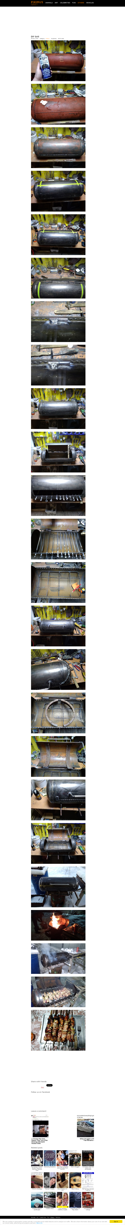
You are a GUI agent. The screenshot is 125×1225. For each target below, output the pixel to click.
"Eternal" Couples (49, 1189)
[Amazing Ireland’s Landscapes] (37, 1207)
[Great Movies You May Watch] (75, 1207)
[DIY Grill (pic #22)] (58, 973)
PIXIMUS (37, 2)
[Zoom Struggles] (75, 1165)
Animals (49, 3)
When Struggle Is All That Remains (87, 1139)
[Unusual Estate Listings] (88, 1207)
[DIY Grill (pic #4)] (58, 211)
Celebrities (65, 3)
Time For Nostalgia (37, 1189)
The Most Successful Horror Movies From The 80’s (62, 1168)
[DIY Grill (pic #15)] (58, 689)
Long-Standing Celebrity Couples (62, 1209)
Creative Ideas (50, 1208)
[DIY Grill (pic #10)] (58, 472)
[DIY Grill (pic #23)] (58, 1006)
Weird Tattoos (75, 1189)
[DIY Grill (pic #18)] (58, 820)
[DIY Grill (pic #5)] (58, 254)
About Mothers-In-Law (62, 1189)
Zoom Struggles (75, 1167)
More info (39, 1223)
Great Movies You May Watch (75, 1209)
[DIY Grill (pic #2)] (58, 124)
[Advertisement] (62, 21)
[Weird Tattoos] (75, 1187)
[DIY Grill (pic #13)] (58, 602)
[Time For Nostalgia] (37, 1187)
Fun (74, 3)
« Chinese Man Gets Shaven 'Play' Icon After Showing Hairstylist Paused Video (39, 1141)
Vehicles (90, 3)
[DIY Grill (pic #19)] (58, 863)
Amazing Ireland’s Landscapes (37, 1209)
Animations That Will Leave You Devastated (88, 1168)
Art (56, 3)
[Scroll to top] (112, 1217)
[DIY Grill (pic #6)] (58, 298)
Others (81, 3)
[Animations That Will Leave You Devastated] (88, 1165)
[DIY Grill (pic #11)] (58, 515)
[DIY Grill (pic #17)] (58, 776)
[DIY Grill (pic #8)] (58, 385)
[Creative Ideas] (50, 1207)
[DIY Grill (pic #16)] (58, 733)
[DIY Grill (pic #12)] (58, 559)
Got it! (116, 1221)
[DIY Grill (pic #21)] (58, 940)
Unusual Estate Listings (88, 1209)
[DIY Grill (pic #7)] (58, 341)
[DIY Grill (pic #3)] (58, 167)
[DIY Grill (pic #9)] (58, 428)
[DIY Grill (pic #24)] (58, 1050)
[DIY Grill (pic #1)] (58, 80)
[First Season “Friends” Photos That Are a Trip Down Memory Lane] (37, 1165)
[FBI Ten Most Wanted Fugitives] (88, 1187)
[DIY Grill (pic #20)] (58, 907)
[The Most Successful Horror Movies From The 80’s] (62, 1165)
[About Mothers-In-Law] (62, 1187)
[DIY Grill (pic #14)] (58, 646)
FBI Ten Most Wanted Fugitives (88, 1189)
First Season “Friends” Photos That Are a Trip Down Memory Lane (37, 1168)
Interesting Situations (50, 1167)
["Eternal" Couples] (50, 1187)
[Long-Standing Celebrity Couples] (62, 1207)
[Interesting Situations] (50, 1165)
